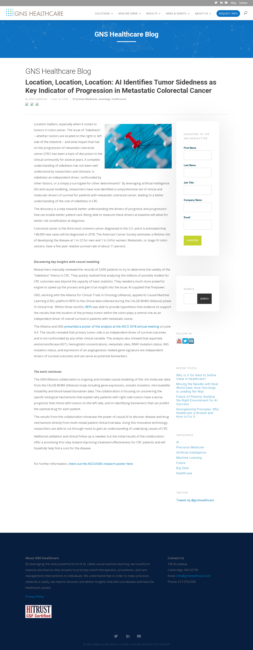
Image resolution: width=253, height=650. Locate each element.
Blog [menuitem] (233, 3)
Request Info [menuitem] (228, 13)
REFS (88, 307)
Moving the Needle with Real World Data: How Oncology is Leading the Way (197, 387)
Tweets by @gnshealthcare (195, 500)
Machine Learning (189, 457)
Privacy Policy (34, 597)
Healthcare (184, 473)
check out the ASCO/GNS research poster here (100, 464)
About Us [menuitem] (201, 13)
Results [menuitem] (151, 13)
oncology (104, 99)
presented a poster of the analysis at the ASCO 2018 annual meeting (111, 326)
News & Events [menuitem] (176, 13)
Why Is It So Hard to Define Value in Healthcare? (196, 377)
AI (177, 442)
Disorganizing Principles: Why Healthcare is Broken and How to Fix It (197, 412)
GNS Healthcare (38, 99)
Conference (118, 99)
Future (181, 463)
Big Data (182, 468)
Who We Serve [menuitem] (128, 13)
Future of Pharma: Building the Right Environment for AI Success (197, 400)
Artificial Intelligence (191, 452)
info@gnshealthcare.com (193, 576)
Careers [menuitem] (243, 3)
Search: (189, 289)
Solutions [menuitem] (102, 13)
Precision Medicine (85, 99)
